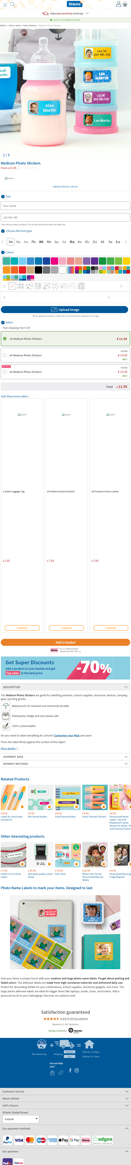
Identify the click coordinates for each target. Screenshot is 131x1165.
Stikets (3, 25)
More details (8, 748)
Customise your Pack (67, 735)
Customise (22, 627)
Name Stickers (30, 25)
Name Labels (15, 25)
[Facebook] (70, 1070)
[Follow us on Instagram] (76, 1070)
